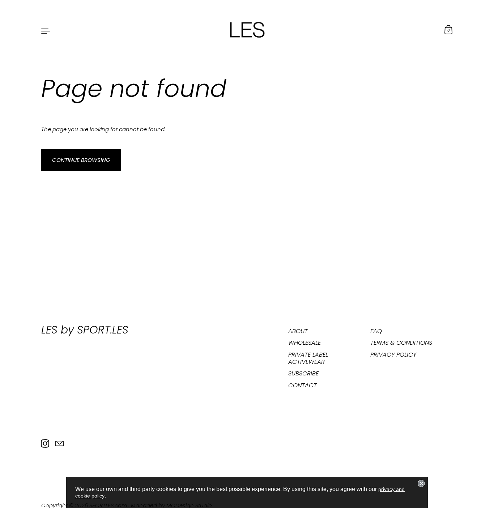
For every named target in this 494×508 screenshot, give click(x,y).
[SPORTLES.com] (247, 30)
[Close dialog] (421, 483)
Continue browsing (81, 160)
